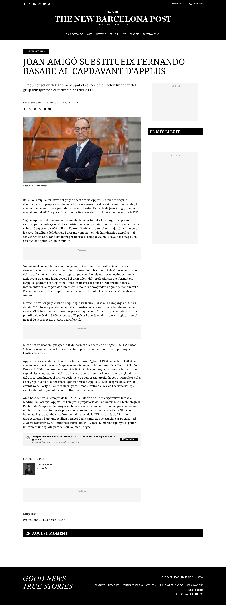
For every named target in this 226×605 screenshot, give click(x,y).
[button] (190, 4)
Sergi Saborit (32, 102)
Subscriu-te (178, 4)
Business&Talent (54, 520)
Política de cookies (133, 585)
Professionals (36, 51)
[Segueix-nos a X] (29, 3)
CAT (196, 4)
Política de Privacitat (171, 585)
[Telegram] (44, 108)
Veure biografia (41, 468)
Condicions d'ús (194, 585)
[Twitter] (29, 108)
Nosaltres (113, 585)
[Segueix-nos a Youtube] (44, 3)
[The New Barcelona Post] (48, 582)
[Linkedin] (34, 108)
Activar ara (128, 439)
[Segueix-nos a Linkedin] (34, 3)
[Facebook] (24, 108)
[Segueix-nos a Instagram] (39, 3)
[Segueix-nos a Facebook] (24, 3)
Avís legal (151, 585)
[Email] (49, 108)
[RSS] (49, 3)
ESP (201, 4)
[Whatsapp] (39, 108)
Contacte (100, 585)
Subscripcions (195, 590)
